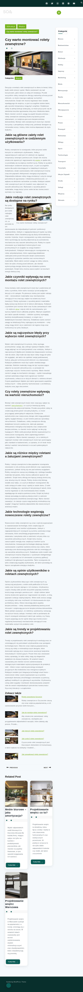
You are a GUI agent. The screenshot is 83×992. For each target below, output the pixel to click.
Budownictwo (63, 45)
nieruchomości (17, 405)
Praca (60, 116)
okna (17, 309)
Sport (60, 148)
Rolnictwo (62, 136)
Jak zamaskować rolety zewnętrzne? (35, 754)
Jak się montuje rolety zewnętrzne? (34, 712)
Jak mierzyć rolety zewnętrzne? (33, 731)
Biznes (60, 39)
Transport (62, 161)
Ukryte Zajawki (64, 174)
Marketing (62, 77)
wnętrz (37, 160)
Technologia (63, 155)
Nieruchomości (64, 103)
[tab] (59, 13)
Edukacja (61, 58)
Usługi (60, 187)
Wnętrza (22, 26)
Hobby (60, 65)
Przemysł (61, 129)
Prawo (60, 123)
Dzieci (60, 52)
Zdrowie (61, 200)
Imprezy (61, 71)
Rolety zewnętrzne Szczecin (32, 697)
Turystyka (62, 168)
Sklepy (60, 142)
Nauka (60, 97)
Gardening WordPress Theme (16, 982)
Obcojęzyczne (63, 110)
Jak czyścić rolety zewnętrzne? (33, 739)
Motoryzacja (63, 90)
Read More (13, 865)
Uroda (60, 181)
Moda (60, 84)
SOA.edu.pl (11, 26)
